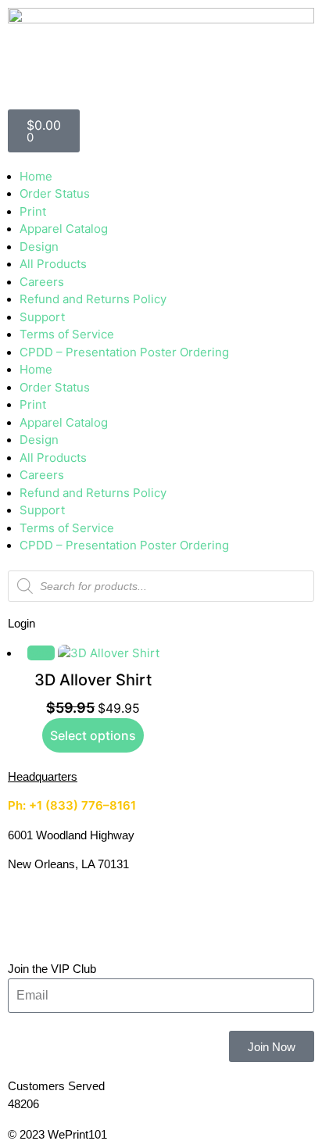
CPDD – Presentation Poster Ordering (124, 352)
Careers (42, 281)
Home (36, 176)
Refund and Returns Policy (93, 298)
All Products (53, 263)
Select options (93, 735)
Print (33, 211)
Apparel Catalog (64, 228)
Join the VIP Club (52, 968)
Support (42, 316)
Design (39, 246)
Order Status (55, 193)
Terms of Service (67, 334)
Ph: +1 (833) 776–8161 (72, 805)
